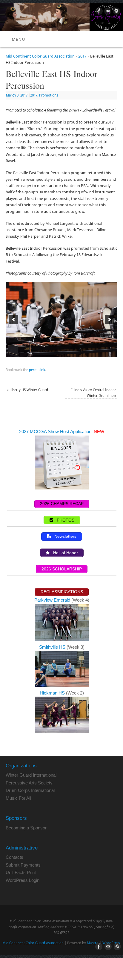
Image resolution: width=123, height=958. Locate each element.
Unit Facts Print (21, 872)
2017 (82, 56)
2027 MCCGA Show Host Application (56, 431)
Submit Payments (23, 864)
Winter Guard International (31, 775)
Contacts (14, 857)
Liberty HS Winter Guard (27, 390)
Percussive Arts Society (29, 782)
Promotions (48, 95)
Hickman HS (53, 692)
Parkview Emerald (52, 599)
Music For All (18, 798)
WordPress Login (22, 880)
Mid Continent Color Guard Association (40, 56)
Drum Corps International (30, 790)
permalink (37, 369)
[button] (13, 319)
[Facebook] (98, 11)
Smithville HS (53, 647)
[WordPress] (115, 11)
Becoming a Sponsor (26, 827)
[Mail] (107, 11)
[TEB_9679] (61, 319)
